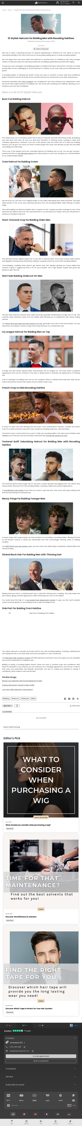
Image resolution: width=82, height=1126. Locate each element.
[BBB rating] (74, 1025)
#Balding (6, 699)
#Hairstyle (25, 699)
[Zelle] (34, 1100)
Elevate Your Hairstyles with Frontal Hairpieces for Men (22, 681)
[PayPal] (74, 1095)
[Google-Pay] (8, 1100)
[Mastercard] (22, 1095)
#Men (33, 699)
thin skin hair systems (26, 153)
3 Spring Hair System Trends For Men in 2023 (18, 685)
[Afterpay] (60, 1095)
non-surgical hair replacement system (41, 600)
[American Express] (34, 1095)
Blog (9, 10)
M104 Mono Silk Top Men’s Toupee (17, 658)
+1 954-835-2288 (15, 1047)
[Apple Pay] (22, 1100)
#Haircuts (15, 699)
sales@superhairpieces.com (19, 1051)
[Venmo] (60, 1100)
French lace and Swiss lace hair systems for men (23, 324)
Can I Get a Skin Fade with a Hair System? (17, 689)
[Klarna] (74, 1100)
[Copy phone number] (24, 1047)
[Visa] (8, 1095)
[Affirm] (48, 1100)
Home (4, 10)
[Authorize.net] (57, 1025)
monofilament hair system (14, 490)
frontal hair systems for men (56, 436)
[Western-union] (48, 1095)
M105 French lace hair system (16, 546)
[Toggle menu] (3, 3)
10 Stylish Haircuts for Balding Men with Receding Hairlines (32, 10)
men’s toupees (27, 81)
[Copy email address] (32, 1051)
